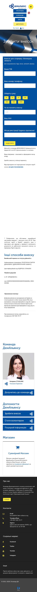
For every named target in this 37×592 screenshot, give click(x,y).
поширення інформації (21, 464)
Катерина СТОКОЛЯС (17, 381)
